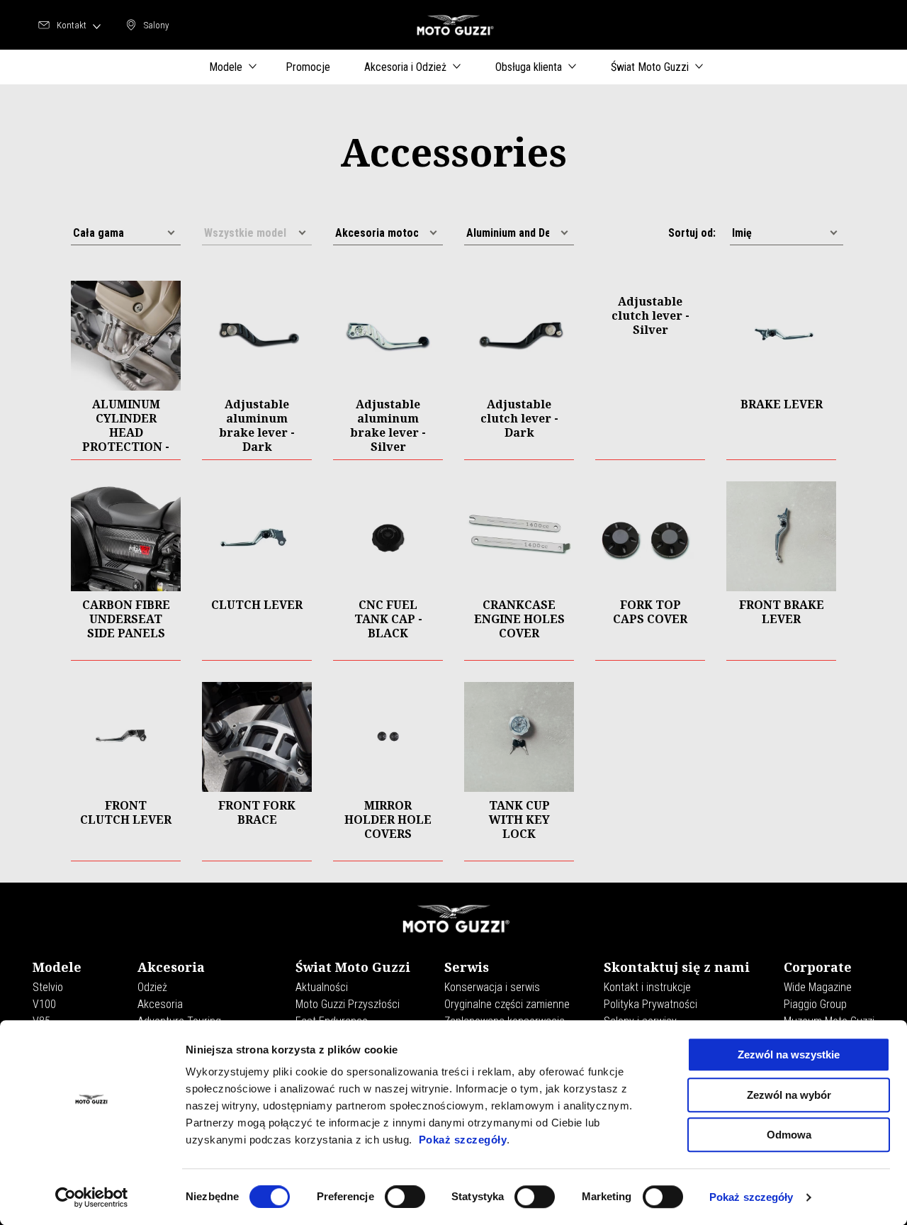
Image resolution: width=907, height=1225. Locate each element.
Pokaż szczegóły (463, 1140)
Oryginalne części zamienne (507, 1004)
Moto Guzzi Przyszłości (347, 1004)
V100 (44, 1004)
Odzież (152, 987)
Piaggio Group (815, 1004)
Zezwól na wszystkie (789, 1054)
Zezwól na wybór (789, 1095)
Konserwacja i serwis (492, 987)
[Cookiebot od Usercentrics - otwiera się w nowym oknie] (92, 1197)
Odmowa (789, 1135)
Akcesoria (160, 1004)
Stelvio (48, 987)
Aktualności (321, 987)
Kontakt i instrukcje (647, 987)
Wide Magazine (818, 987)
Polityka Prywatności (650, 1004)
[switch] (405, 1196)
